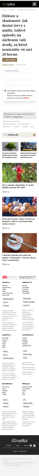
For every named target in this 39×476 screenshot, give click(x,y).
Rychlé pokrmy (26, 346)
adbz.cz (4, 9)
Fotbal (4, 342)
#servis (5, 302)
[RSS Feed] (34, 446)
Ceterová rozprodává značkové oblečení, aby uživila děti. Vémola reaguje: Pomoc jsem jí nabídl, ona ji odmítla (9, 366)
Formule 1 (5, 340)
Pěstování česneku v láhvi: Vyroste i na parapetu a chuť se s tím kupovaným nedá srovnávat (18, 221)
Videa (24, 390)
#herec (5, 400)
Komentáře (25, 287)
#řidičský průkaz (8, 299)
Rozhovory (25, 289)
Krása (4, 389)
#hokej (5, 351)
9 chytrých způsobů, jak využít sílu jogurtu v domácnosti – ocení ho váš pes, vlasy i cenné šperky (19, 257)
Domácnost (5, 387)
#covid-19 (26, 305)
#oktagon (26, 406)
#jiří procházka (27, 403)
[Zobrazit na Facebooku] (31, 446)
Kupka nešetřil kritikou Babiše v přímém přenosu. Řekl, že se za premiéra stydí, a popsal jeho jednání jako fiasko (9, 425)
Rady (3, 291)
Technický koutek (7, 293)
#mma (5, 355)
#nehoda (6, 306)
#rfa (24, 400)
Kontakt (26, 445)
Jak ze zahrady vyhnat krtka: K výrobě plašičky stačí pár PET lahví (18, 186)
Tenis (4, 347)
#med (25, 358)
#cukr (25, 351)
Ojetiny (4, 289)
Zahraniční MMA (27, 387)
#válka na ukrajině (28, 302)
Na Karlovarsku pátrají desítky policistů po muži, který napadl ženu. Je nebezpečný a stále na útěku (9, 415)
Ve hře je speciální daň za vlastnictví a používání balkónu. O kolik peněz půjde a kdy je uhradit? (28, 326)
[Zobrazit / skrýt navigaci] (34, 4)
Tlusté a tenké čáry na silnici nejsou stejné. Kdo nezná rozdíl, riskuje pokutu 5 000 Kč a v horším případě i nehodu (9, 326)
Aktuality (4, 285)
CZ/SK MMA (26, 389)
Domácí (24, 285)
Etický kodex (22, 451)
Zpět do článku (10, 60)
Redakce (8, 445)
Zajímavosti (5, 295)
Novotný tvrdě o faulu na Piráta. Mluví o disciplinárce (28, 423)
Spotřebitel (25, 291)
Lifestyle (4, 390)
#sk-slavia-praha (8, 358)
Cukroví (24, 338)
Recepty (24, 344)
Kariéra (18, 445)
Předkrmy (25, 342)
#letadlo (5, 403)
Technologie (26, 293)
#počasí (5, 406)
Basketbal (5, 338)
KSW (23, 394)
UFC (23, 392)
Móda (4, 392)
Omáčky (24, 340)
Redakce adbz (8, 65)
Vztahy (4, 394)
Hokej (4, 344)
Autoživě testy (6, 287)
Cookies (15, 451)
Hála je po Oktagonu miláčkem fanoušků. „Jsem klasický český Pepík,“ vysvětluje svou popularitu (28, 415)
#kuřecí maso (27, 354)
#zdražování (27, 298)
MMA (3, 346)
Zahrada (11, 9)
